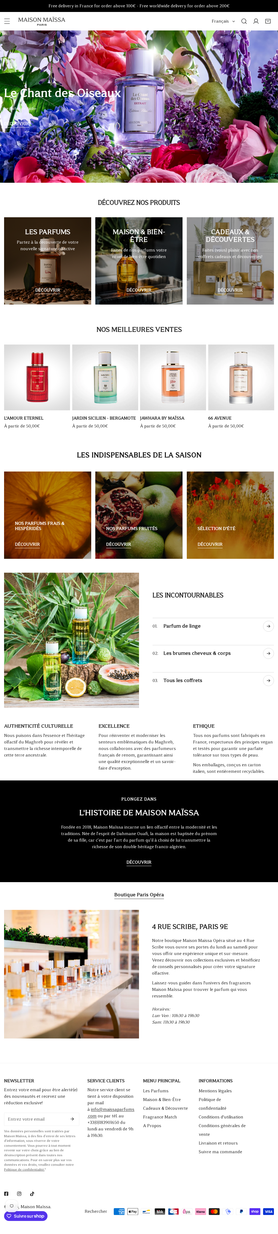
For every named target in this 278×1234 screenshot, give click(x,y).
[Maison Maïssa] (41, 21)
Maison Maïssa (35, 1207)
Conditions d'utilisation (221, 1117)
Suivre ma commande (220, 1152)
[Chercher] (244, 21)
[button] (268, 21)
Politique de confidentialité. (24, 1169)
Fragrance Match (160, 1117)
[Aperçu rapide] (59, 404)
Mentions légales (215, 1091)
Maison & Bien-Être (162, 1099)
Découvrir (16, 124)
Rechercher (96, 1211)
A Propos (152, 1126)
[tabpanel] (139, 974)
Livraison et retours (218, 1143)
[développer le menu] (7, 21)
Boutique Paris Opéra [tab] (139, 894)
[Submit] (72, 1119)
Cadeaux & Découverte (165, 1108)
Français (220, 21)
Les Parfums (156, 1091)
